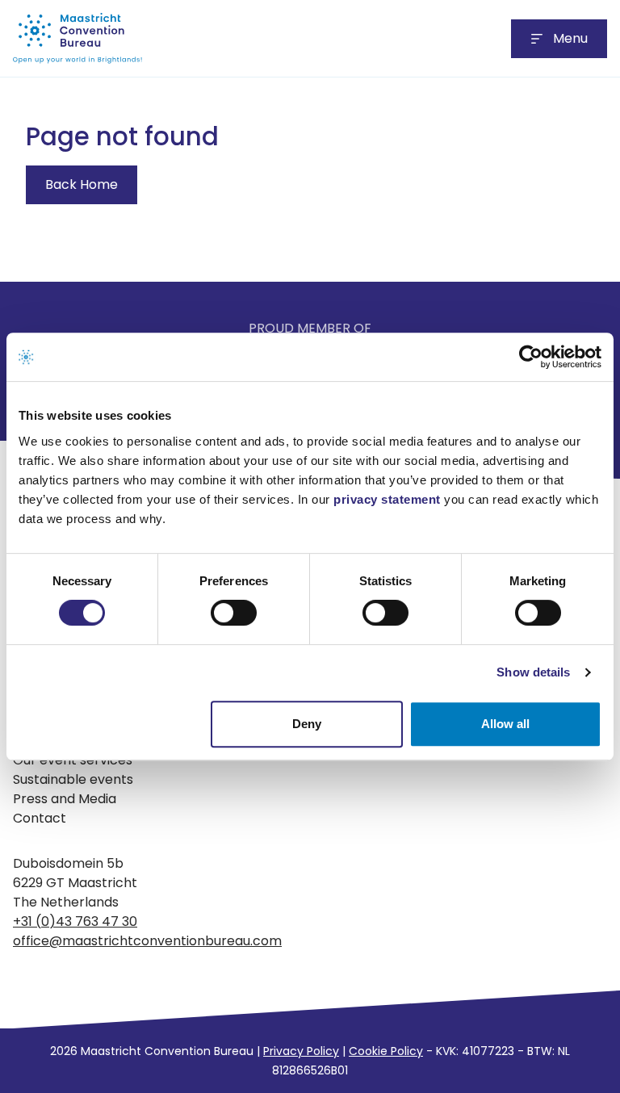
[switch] (234, 613)
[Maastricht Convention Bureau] (77, 38)
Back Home (81, 184)
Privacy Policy (301, 1051)
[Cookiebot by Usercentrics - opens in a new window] (530, 357)
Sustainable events (73, 779)
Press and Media (64, 798)
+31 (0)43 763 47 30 (75, 921)
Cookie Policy (386, 1051)
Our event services (72, 760)
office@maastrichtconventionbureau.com (147, 941)
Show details (533, 672)
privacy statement (387, 499)
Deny (306, 724)
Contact (39, 818)
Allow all (505, 724)
